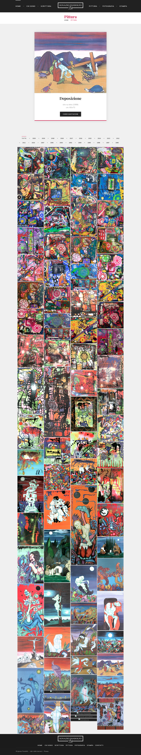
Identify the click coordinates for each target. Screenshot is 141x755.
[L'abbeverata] (30, 713)
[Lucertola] (110, 677)
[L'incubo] (83, 462)
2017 (71, 138)
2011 (24, 143)
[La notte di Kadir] (110, 632)
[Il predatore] (110, 565)
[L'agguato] (83, 603)
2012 (117, 138)
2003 (61, 143)
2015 (89, 138)
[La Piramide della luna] (30, 484)
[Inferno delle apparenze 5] (110, 257)
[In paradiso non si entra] (83, 150)
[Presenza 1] (30, 519)
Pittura (93, 6)
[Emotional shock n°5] (83, 267)
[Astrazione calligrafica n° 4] (83, 435)
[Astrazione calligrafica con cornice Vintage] (83, 404)
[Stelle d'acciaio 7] (30, 312)
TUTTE (24, 138)
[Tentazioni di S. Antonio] (30, 555)
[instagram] (124, 751)
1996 (117, 143)
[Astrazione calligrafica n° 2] (110, 445)
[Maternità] (110, 601)
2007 (42, 143)
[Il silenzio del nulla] (30, 177)
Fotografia (108, 6)
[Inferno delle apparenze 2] (110, 204)
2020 (34, 138)
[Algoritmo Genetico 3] (110, 510)
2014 (99, 138)
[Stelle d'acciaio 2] (57, 290)
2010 (33, 143)
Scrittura (46, 6)
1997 (107, 143)
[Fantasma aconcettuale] (57, 182)
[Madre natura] (30, 600)
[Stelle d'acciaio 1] (110, 305)
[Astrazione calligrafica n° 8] (57, 441)
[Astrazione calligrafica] (110, 418)
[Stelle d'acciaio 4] (83, 320)
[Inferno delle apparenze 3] (57, 236)
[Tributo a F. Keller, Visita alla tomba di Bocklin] (57, 546)
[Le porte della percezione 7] (83, 347)
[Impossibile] (110, 150)
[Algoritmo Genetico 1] (57, 500)
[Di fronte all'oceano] (57, 664)
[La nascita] (83, 574)
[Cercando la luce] (57, 392)
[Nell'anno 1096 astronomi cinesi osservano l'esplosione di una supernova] (30, 452)
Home (18, 6)
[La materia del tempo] (110, 476)
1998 (98, 143)
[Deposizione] (110, 654)
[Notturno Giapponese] (30, 680)
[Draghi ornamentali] (110, 704)
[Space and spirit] (57, 263)
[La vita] (57, 467)
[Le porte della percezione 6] (57, 343)
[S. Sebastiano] (57, 707)
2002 (70, 143)
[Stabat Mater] (30, 642)
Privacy (46, 751)
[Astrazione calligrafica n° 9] (30, 422)
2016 (80, 138)
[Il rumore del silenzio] (83, 206)
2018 (52, 138)
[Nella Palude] (83, 630)
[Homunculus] (83, 515)
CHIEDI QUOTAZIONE (70, 114)
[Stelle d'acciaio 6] (110, 332)
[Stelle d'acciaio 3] (30, 285)
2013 (108, 138)
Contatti (99, 745)
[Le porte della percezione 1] (110, 392)
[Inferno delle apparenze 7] (30, 258)
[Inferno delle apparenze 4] (83, 240)
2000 (79, 143)
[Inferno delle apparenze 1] (110, 230)
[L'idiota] (57, 632)
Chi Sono (30, 6)
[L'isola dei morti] (110, 537)
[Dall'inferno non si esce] (57, 209)
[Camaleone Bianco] (57, 595)
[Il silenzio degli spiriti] (83, 175)
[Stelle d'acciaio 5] (57, 317)
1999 (89, 143)
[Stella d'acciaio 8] (30, 204)
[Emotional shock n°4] (110, 281)
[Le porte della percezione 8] (83, 294)
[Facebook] (121, 751)
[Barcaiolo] (83, 683)
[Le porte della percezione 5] (30, 341)
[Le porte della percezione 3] (30, 381)
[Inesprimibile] (30, 150)
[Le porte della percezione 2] (83, 373)
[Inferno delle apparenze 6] (30, 231)
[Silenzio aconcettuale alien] (57, 153)
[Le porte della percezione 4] (110, 362)
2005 (51, 143)
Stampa (123, 6)
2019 (43, 138)
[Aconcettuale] (110, 177)
